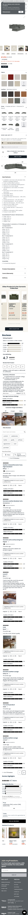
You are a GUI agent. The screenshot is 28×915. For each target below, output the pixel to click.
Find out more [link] (6, 12)
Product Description (8, 269)
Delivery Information (5, 882)
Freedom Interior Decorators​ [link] (15, 906)
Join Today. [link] (11, 902)
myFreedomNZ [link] (11, 899)
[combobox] (14, 147)
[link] (14, 283)
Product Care (4, 888)
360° (8, 53)
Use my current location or (14, 143)
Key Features (6, 177)
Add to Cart (18, 156)
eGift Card (16, 894)
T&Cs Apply (16, 61)
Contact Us (16, 891)
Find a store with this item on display (15, 152)
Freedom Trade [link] (11, 912)
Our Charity (16, 887)
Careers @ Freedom (18, 889)
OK (21, 12)
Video (3, 53)
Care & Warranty (7, 273)
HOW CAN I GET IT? (6, 135)
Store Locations (17, 882)
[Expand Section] (14, 808)
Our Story (16, 884)
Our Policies (16, 896)
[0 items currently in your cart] (25, 4)
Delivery (4, 278)
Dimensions (20, 53)
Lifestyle (13, 53)
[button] (14, 135)
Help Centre (3, 890)
